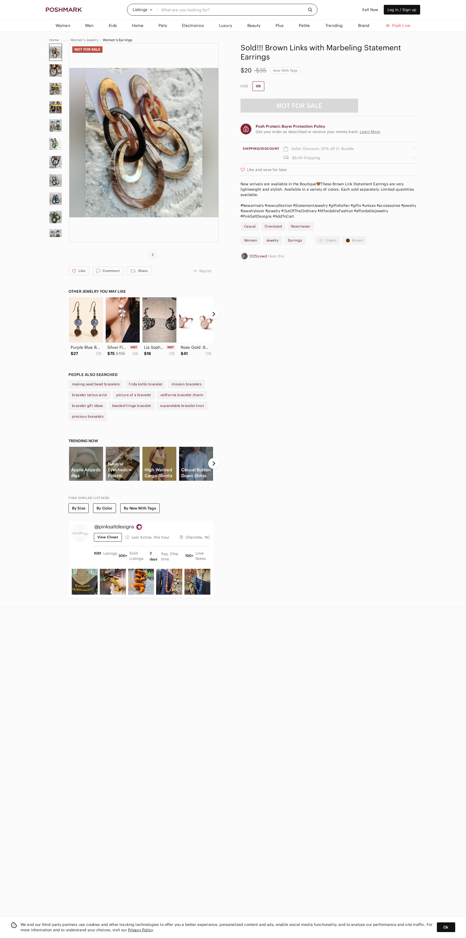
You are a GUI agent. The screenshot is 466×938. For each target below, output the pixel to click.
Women (250, 240)
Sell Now (370, 9)
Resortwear (300, 226)
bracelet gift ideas (87, 405)
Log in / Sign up (402, 9)
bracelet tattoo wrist (89, 395)
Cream (331, 240)
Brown (357, 240)
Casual (249, 226)
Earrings (295, 240)
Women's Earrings (117, 40)
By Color (104, 508)
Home (54, 40)
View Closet (107, 537)
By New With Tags (140, 508)
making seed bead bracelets (96, 384)
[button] (143, 9)
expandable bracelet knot (182, 405)
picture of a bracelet (133, 395)
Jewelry (272, 240)
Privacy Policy (140, 929)
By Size (78, 508)
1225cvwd (258, 256)
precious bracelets (88, 416)
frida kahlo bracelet (145, 384)
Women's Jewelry (84, 40)
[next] (152, 254)
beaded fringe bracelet (131, 405)
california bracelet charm (182, 395)
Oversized (273, 226)
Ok (445, 927)
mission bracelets (186, 384)
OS (258, 86)
